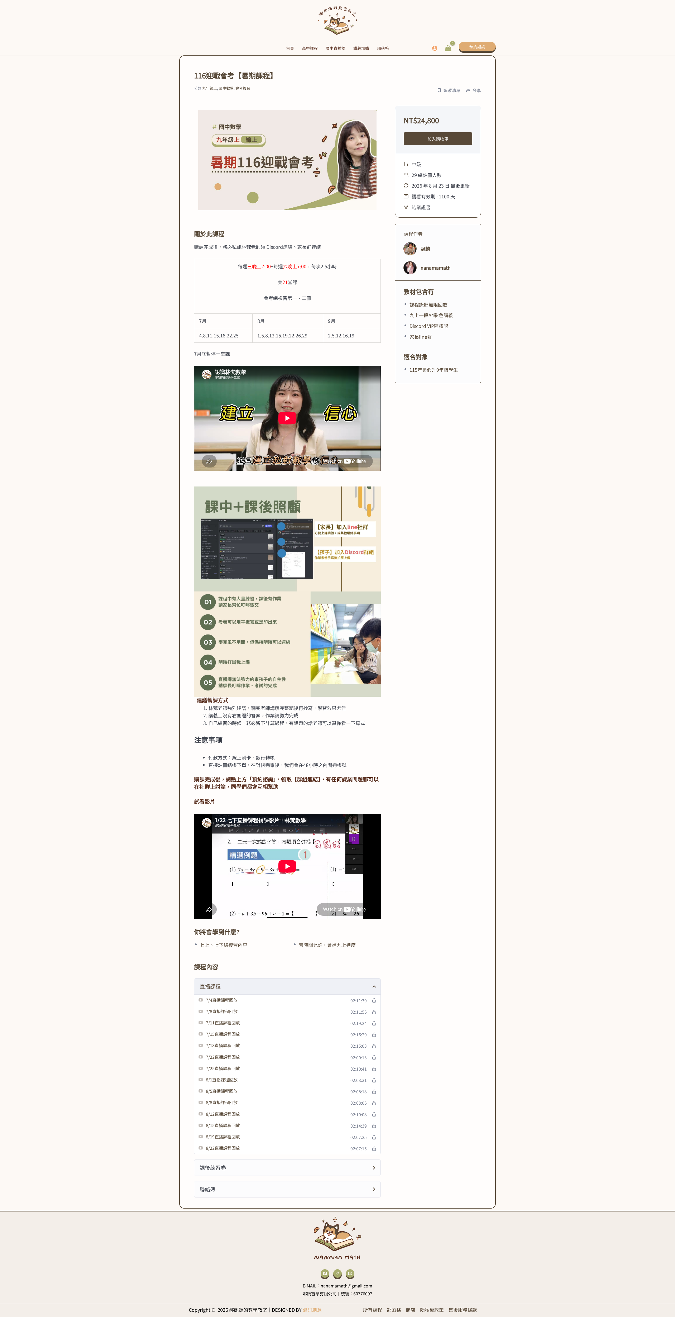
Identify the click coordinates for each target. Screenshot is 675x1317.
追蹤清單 (451, 90)
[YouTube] (350, 1273)
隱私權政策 (432, 1309)
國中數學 (226, 88)
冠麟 (425, 248)
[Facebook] (325, 1273)
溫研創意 (312, 1309)
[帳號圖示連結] (434, 48)
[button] (477, 48)
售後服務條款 (463, 1309)
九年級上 (209, 88)
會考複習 (242, 88)
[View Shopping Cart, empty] (448, 48)
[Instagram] (337, 1273)
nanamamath (436, 267)
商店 (410, 1309)
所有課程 (372, 1309)
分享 (476, 90)
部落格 (394, 1309)
